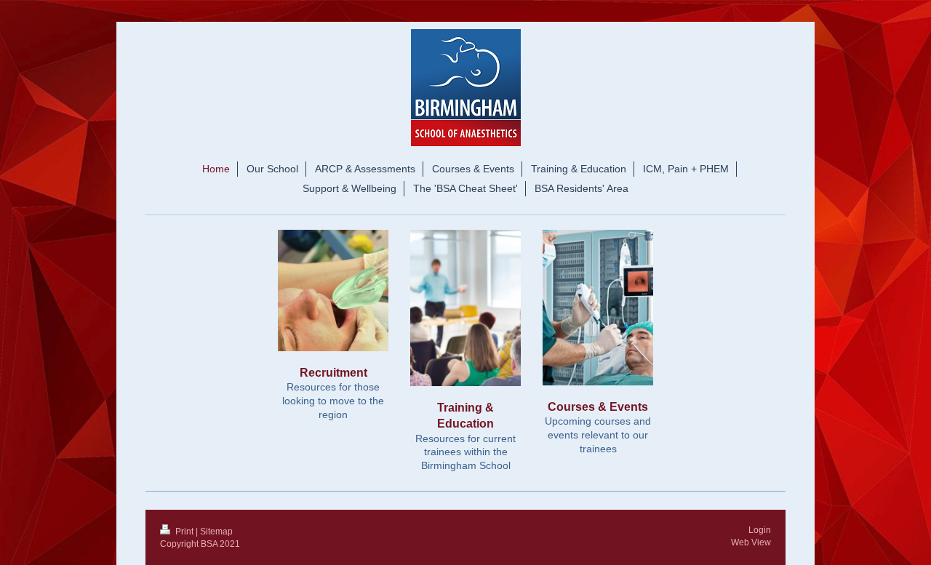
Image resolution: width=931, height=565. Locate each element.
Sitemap (216, 531)
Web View (751, 542)
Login (759, 530)
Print (184, 531)
